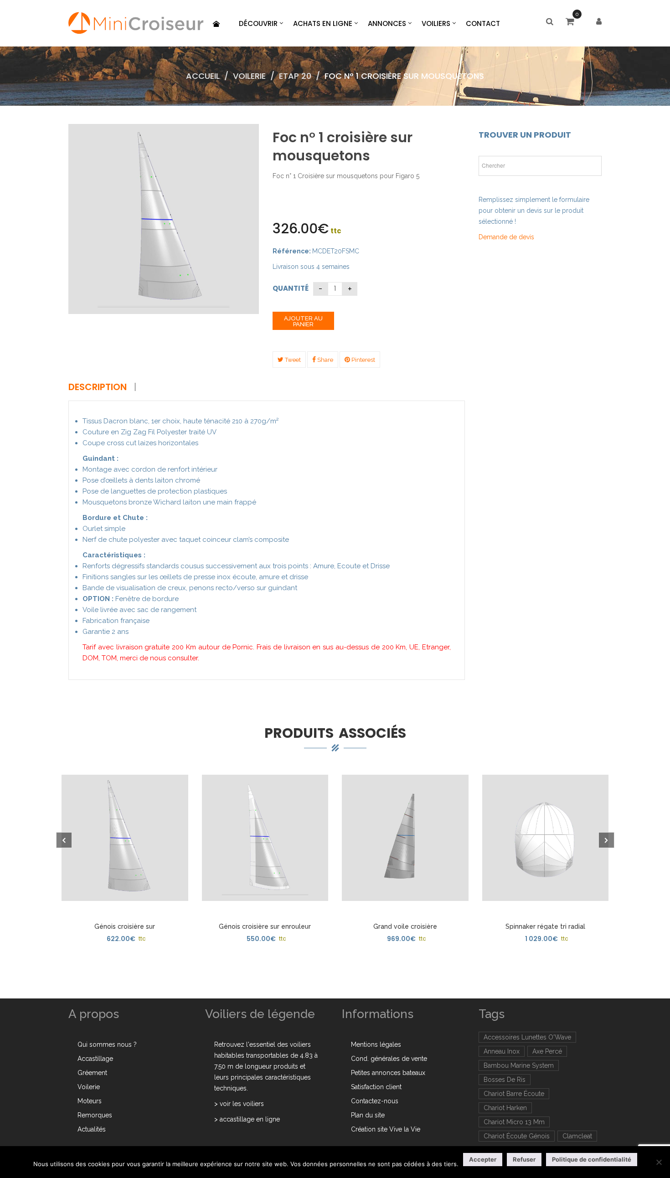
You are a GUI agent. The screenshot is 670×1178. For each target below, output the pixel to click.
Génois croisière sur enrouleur (265, 926)
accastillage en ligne (250, 1119)
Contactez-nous (374, 1101)
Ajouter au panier (303, 321)
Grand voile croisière (405, 926)
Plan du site (368, 1115)
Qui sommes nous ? (107, 1044)
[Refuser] (658, 1162)
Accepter (482, 1159)
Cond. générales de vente (389, 1058)
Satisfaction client (376, 1087)
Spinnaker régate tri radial (545, 926)
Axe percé (547, 1051)
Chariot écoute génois (517, 1136)
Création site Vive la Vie (385, 1129)
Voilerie (249, 76)
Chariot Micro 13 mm (514, 1122)
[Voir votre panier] (572, 22)
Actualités (91, 1129)
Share (324, 359)
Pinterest (362, 359)
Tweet (292, 359)
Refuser (524, 1159)
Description (97, 387)
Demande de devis (506, 237)
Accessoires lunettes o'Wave (527, 1037)
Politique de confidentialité (591, 1159)
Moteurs (89, 1101)
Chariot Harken (505, 1107)
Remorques (94, 1115)
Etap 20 (295, 76)
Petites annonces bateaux (388, 1072)
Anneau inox (502, 1051)
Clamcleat (577, 1136)
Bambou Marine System (519, 1065)
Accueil (203, 76)
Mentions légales (376, 1044)
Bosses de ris (505, 1079)
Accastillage (95, 1058)
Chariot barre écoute (514, 1093)
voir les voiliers (242, 1103)
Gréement (92, 1072)
